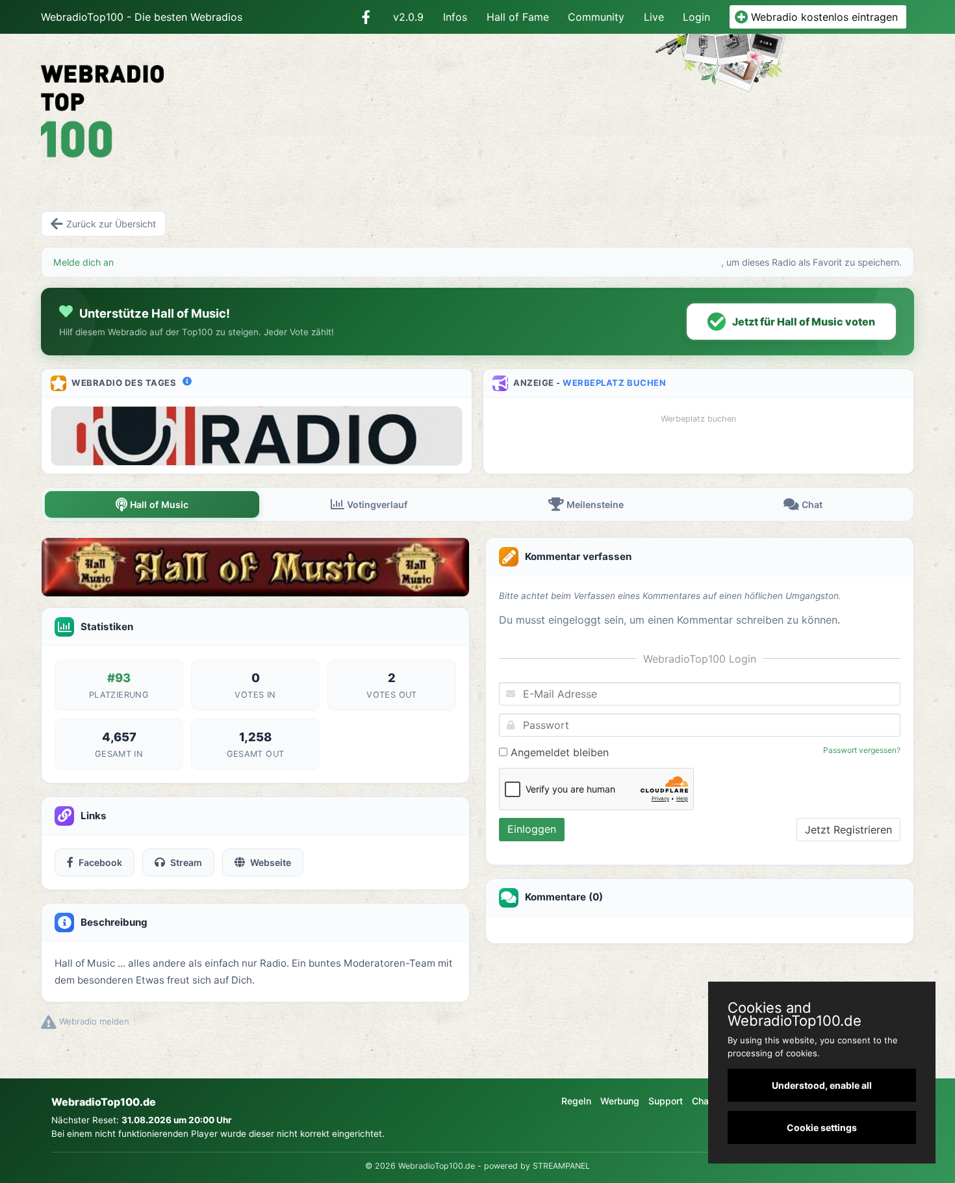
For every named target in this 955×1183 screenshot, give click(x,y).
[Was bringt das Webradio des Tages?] (187, 381)
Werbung (619, 1100)
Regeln (576, 1100)
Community (596, 16)
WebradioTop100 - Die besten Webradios (141, 16)
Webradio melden (93, 1021)
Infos (455, 16)
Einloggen (531, 828)
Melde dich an (83, 262)
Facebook (100, 862)
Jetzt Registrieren (848, 829)
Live (654, 16)
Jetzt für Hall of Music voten (803, 321)
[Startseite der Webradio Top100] (181, 102)
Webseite (270, 862)
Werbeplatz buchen (614, 382)
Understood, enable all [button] (822, 1085)
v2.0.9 (408, 16)
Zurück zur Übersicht (111, 223)
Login (696, 16)
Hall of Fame (518, 16)
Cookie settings (822, 1127)
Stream (186, 862)
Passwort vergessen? (861, 750)
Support (665, 1100)
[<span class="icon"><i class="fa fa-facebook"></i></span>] (366, 17)
